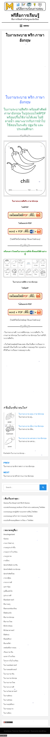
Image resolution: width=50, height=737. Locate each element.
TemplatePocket (24, 731)
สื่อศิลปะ (6, 635)
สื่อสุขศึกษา (7, 639)
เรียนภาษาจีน (8, 652)
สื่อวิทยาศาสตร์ (8, 630)
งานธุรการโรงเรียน (10, 552)
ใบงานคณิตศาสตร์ (10, 665)
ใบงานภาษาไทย (9, 683)
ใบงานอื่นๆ (7, 713)
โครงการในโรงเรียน (10, 661)
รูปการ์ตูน (6, 587)
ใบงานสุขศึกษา (8, 704)
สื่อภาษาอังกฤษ (8, 617)
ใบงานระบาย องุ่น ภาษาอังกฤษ (31, 414)
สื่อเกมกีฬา (7, 643)
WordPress (42, 731)
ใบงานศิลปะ (7, 696)
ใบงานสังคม (7, 700)
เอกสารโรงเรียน (9, 656)
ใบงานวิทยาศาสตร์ (10, 691)
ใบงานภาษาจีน (8, 674)
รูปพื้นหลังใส (7, 591)
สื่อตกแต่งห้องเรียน (10, 609)
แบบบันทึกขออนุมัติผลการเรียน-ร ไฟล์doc (18, 520)
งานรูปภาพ (7, 556)
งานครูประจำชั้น (9, 548)
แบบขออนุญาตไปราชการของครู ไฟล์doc (18, 516)
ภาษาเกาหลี (7, 582)
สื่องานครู (6, 604)
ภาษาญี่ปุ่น (7, 578)
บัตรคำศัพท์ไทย (8, 574)
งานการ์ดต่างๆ (8, 543)
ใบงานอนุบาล (8, 709)
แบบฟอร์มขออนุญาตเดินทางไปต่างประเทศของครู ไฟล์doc (24, 507)
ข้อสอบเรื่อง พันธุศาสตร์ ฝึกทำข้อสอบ (16, 503)
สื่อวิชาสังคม (7, 626)
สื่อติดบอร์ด (7, 613)
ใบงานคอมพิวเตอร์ (10, 669)
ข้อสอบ (6, 539)
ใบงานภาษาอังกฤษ (17, 453)
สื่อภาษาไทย (7, 622)
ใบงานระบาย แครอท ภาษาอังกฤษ (33, 438)
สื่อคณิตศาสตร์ (8, 600)
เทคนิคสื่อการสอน (9, 648)
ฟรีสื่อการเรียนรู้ (25, 15)
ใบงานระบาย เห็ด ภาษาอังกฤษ (31, 426)
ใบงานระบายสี (8, 687)
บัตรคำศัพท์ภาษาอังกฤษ (11, 569)
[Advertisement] (25, 70)
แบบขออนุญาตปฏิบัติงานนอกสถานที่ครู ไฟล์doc (20, 512)
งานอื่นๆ (6, 561)
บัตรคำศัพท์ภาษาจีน (10, 565)
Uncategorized (9, 534)
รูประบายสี (7, 596)
